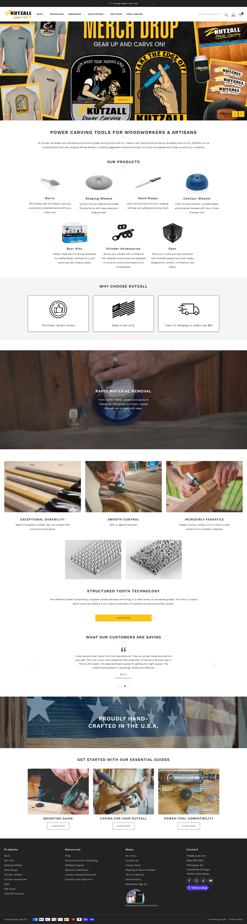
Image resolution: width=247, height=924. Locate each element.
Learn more (58, 826)
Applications (95, 14)
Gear (7, 884)
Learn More (123, 618)
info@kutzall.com (196, 855)
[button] (122, 116)
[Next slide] (241, 114)
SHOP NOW (15, 77)
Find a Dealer (135, 14)
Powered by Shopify (217, 919)
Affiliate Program (74, 865)
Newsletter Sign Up (136, 884)
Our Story (116, 14)
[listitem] (123, 3)
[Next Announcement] (153, 3)
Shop (40, 14)
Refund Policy (133, 879)
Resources (74, 14)
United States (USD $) (208, 14)
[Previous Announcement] (94, 3)
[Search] (226, 15)
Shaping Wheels (13, 865)
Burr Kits (9, 860)
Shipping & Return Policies (140, 870)
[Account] (233, 15)
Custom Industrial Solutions (80, 874)
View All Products (14, 893)
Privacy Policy (133, 865)
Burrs (7, 855)
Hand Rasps (10, 870)
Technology (57, 14)
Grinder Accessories (15, 879)
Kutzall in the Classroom (79, 879)
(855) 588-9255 (194, 860)
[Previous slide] (235, 114)
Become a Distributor (77, 870)
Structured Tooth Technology (81, 860)
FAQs (68, 855)
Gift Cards (9, 888)
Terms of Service (135, 874)
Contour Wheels (13, 874)
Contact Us (132, 860)
